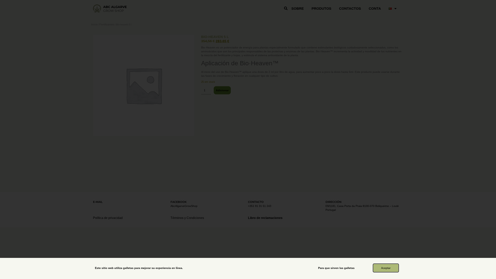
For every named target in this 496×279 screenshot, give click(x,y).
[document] (248, 139)
